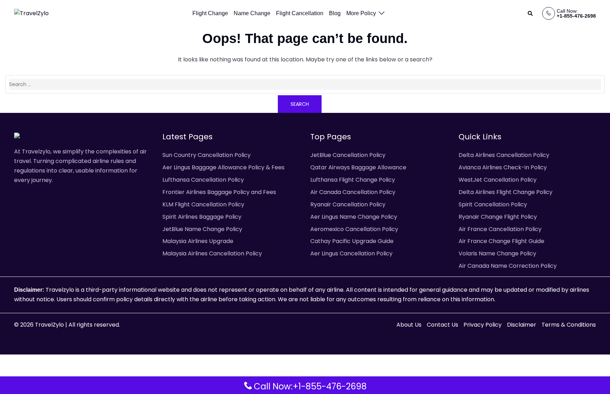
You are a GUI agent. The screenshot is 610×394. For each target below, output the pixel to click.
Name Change (252, 13)
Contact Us (442, 325)
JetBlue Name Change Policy (202, 229)
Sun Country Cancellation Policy (206, 155)
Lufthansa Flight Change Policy (352, 180)
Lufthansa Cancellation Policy (203, 180)
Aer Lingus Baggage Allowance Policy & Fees (223, 167)
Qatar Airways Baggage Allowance (358, 167)
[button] (530, 13)
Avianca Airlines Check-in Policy (503, 167)
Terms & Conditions (569, 325)
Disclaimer (521, 325)
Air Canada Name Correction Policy (508, 266)
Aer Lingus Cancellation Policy (351, 253)
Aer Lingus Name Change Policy (353, 217)
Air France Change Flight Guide (501, 241)
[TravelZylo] (31, 13)
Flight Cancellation (299, 13)
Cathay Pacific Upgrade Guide (352, 241)
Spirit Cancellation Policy (493, 204)
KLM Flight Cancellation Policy (203, 204)
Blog (335, 13)
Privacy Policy (483, 325)
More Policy (361, 13)
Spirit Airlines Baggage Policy (201, 217)
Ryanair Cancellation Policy (347, 204)
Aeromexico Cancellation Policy (354, 229)
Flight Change (210, 13)
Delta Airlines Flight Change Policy (505, 192)
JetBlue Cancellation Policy (347, 155)
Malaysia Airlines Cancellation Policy (212, 253)
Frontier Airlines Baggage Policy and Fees (219, 192)
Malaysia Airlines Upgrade (197, 241)
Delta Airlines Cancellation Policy (504, 155)
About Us (408, 325)
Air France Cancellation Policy (500, 229)
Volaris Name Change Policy (497, 253)
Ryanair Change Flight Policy (498, 217)
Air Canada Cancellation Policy (352, 192)
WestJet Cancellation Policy (498, 180)
